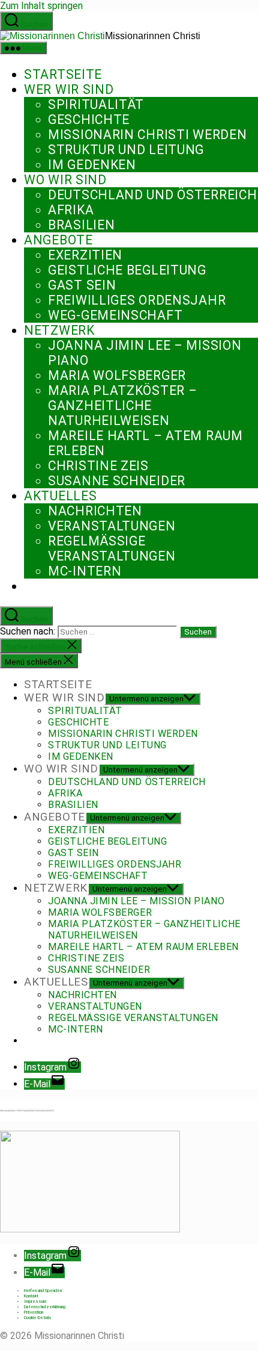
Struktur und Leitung (126, 149)
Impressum (35, 1301)
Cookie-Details (38, 1317)
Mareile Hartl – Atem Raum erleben (143, 946)
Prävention (33, 1312)
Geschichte (89, 119)
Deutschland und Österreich (152, 194)
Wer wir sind (68, 89)
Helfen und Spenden (43, 1290)
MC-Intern (84, 571)
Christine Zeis (98, 465)
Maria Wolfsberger (117, 375)
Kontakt (31, 1296)
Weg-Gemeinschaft (115, 315)
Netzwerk (59, 330)
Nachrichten (95, 510)
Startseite (63, 74)
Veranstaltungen (112, 525)
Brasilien (81, 224)
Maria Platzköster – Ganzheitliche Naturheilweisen (122, 405)
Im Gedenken (92, 164)
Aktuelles (60, 495)
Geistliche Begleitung (127, 270)
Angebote (58, 239)
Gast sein (82, 285)
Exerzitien (85, 254)
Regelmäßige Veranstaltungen (112, 548)
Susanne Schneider (116, 480)
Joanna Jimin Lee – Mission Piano (136, 901)
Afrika (71, 209)
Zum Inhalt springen (41, 5)
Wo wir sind (65, 179)
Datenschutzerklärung (44, 1306)
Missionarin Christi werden (147, 134)
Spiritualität (96, 104)
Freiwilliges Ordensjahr (137, 300)
